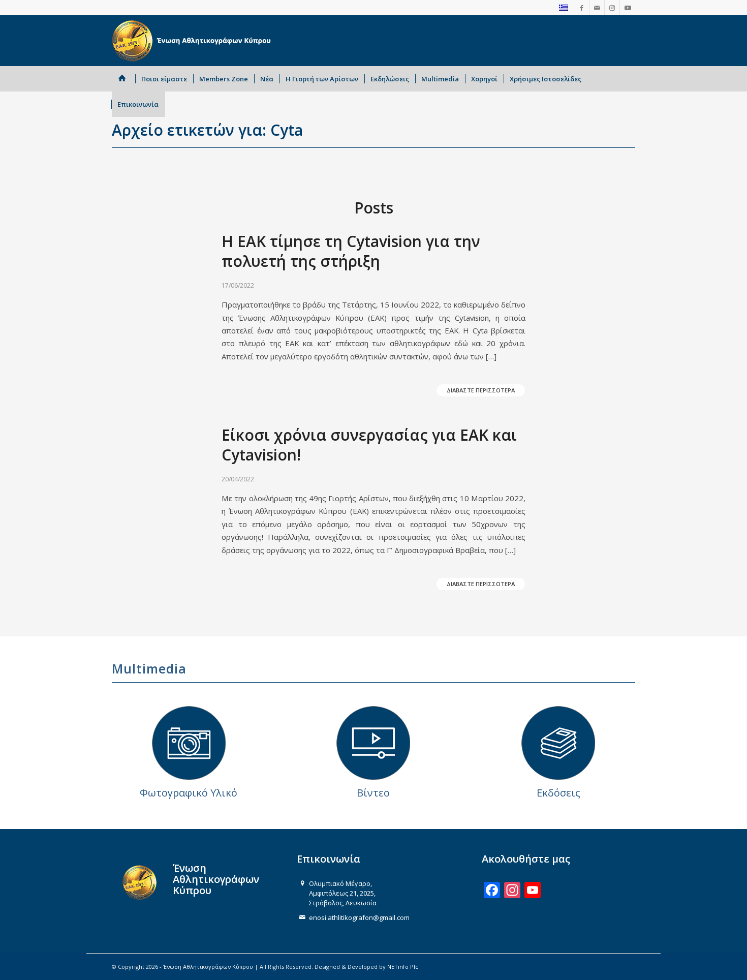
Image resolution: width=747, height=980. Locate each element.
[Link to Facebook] (581, 7)
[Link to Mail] (596, 7)
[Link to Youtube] (627, 7)
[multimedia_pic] (189, 743)
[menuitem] (124, 78)
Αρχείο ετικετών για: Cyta (207, 129)
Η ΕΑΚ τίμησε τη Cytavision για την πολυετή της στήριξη (351, 251)
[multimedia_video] (373, 743)
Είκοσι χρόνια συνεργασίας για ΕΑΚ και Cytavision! (369, 444)
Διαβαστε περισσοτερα (481, 390)
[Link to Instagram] (612, 7)
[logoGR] (193, 40)
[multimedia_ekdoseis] (558, 743)
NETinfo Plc (402, 966)
